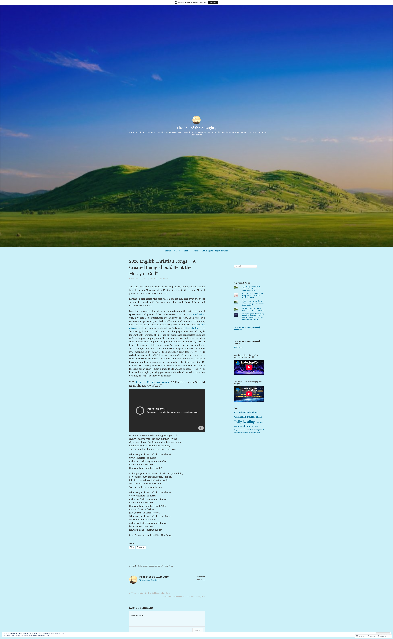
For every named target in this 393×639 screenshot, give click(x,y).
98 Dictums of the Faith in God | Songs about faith (149, 593)
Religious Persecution (240, 430)
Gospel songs (135, 279)
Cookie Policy (45, 635)
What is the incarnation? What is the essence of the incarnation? (253, 303)
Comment (198, 630)
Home (168, 251)
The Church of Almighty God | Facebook (247, 328)
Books (186, 251)
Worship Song (167, 566)
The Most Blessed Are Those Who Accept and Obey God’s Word (251, 288)
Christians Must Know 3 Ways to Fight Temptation (253, 309)
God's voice (260, 422)
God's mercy (143, 566)
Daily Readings (245, 422)
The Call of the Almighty (196, 128)
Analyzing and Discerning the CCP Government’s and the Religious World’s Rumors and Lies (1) (253, 317)
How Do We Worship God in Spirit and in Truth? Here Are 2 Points (252, 296)
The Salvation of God (244, 432)
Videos (176, 251)
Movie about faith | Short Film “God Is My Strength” (183, 597)
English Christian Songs (152, 382)
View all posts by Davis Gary (149, 580)
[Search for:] (245, 266)
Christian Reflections (246, 412)
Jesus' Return (251, 426)
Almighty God (192, 328)
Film (195, 251)
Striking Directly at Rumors (215, 251)
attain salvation (196, 314)
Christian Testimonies (248, 416)
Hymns (143, 279)
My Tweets (238, 347)
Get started (213, 2)
